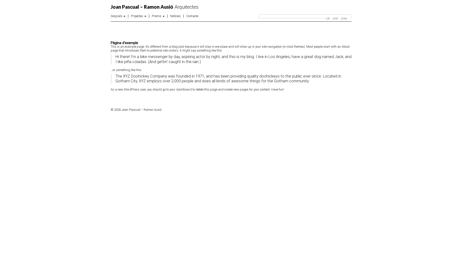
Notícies (175, 16)
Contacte (192, 16)
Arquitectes (155, 7)
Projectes (137, 16)
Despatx (117, 16)
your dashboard (181, 89)
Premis (157, 16)
